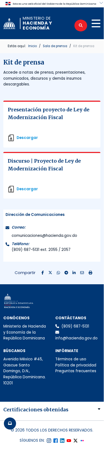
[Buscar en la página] (80, 25)
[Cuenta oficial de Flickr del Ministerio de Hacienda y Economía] (82, 440)
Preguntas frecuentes (75, 371)
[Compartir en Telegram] (66, 273)
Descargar (27, 137)
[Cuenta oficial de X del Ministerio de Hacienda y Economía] (75, 440)
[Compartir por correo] (82, 273)
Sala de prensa (55, 46)
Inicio (32, 46)
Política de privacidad (75, 365)
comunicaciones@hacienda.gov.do (44, 235)
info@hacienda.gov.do (76, 338)
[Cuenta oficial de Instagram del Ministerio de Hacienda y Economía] (49, 440)
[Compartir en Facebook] (42, 273)
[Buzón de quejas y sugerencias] (10, 423)
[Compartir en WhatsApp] (58, 273)
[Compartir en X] (50, 273)
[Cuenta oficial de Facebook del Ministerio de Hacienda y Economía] (55, 440)
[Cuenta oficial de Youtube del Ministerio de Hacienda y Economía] (69, 440)
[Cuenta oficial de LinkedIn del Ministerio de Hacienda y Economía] (62, 440)
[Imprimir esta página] (90, 273)
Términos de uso (70, 359)
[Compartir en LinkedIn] (74, 273)
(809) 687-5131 (75, 326)
